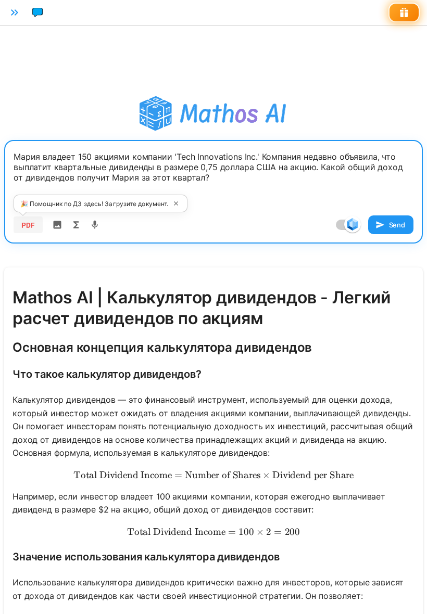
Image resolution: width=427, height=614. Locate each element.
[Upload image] (57, 224)
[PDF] (28, 224)
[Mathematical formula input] (76, 224)
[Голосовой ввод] (94, 224)
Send (397, 225)
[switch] (353, 224)
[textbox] (213, 175)
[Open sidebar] (14, 12)
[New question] (37, 12)
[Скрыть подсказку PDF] (176, 203)
